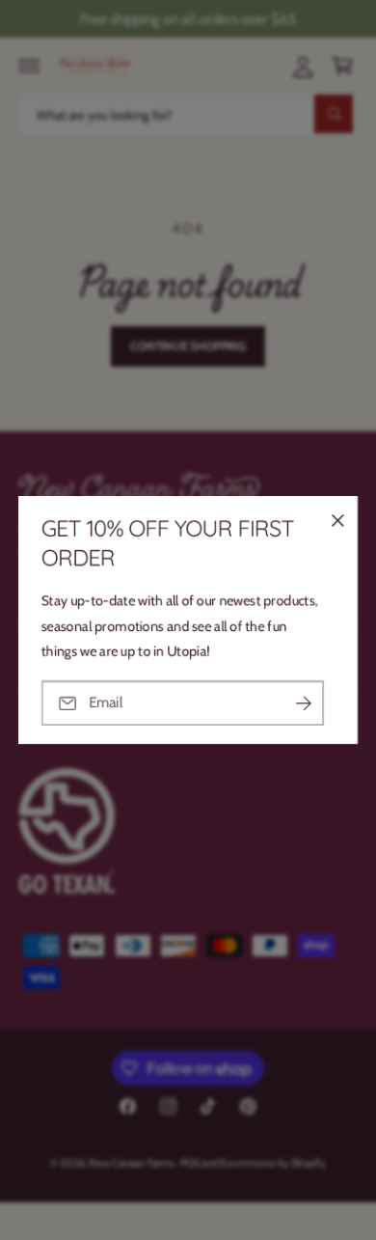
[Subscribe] (303, 703)
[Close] (337, 521)
